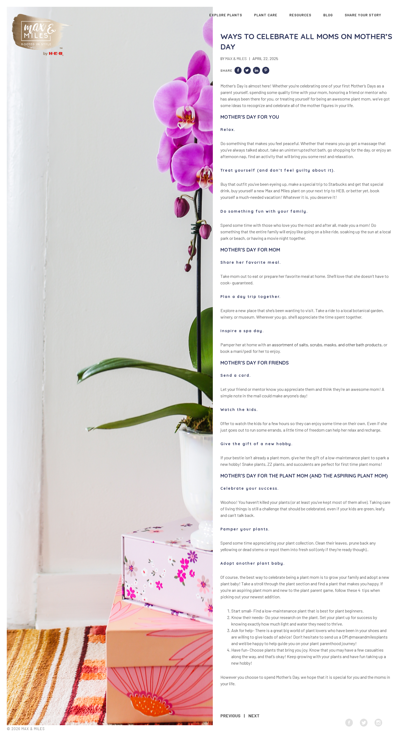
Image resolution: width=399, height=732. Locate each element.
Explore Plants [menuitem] (225, 15)
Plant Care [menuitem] (265, 15)
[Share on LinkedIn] (256, 70)
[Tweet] (247, 70)
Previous (230, 715)
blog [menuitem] (328, 15)
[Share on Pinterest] (265, 70)
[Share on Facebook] (238, 70)
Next (253, 715)
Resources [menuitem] (300, 15)
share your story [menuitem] (363, 15)
